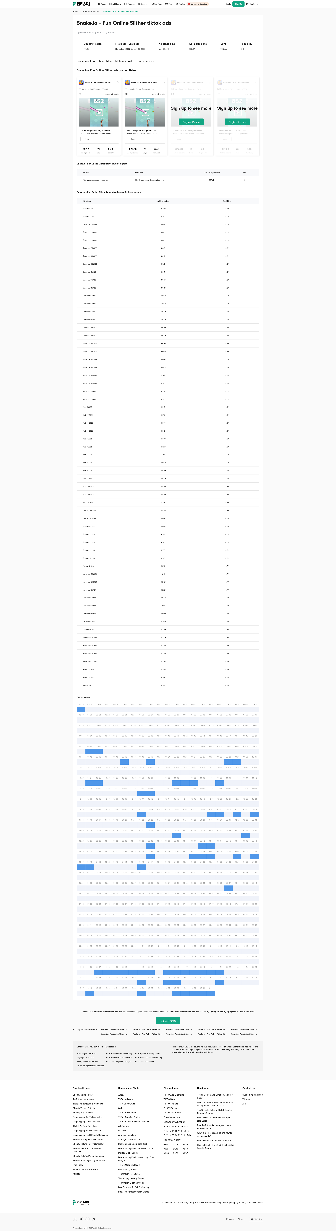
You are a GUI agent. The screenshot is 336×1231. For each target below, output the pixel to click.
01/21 (166, 1148)
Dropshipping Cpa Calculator (86, 1121)
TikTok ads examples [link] (91, 11)
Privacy (230, 1219)
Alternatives (123, 1125)
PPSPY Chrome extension (85, 1169)
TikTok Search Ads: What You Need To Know (215, 1096)
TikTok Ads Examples (174, 1094)
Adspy (121, 1094)
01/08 (175, 1153)
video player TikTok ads (86, 1053)
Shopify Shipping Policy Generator (89, 1160)
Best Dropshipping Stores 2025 (132, 1143)
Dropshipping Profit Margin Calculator (90, 1134)
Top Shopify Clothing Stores (131, 1182)
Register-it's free (191, 122)
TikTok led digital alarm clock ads (90, 1065)
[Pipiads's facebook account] (75, 1219)
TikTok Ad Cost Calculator (85, 1125)
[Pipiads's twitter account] (81, 1219)
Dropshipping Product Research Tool (135, 1148)
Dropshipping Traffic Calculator (87, 1117)
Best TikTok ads (171, 1108)
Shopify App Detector (83, 1112)
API (244, 1103)
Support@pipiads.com (252, 1094)
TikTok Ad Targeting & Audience (88, 1103)
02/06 (175, 1144)
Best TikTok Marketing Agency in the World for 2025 (214, 1127)
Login (228, 4)
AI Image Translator (127, 1134)
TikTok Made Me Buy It (129, 1164)
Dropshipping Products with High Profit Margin (136, 1159)
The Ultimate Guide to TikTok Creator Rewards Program (214, 1111)
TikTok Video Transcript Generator (134, 1121)
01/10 (185, 1148)
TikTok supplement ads (144, 1061)
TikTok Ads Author (172, 1112)
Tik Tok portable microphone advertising (149, 1053)
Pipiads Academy (172, 1117)
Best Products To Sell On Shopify (133, 1187)
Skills (120, 1108)
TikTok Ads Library (127, 1112)
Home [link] (75, 11)
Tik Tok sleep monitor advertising (148, 1057)
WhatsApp (247, 1099)
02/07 (166, 1144)
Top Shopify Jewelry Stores (131, 1178)
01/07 (185, 1153)
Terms (241, 1219)
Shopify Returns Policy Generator (88, 1155)
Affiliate (76, 1173)
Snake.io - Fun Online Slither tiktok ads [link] (120, 11)
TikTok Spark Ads (126, 1103)
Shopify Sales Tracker (83, 1094)
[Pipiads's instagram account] (94, 1219)
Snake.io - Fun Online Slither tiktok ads (117, 1029)
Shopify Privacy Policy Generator (88, 1139)
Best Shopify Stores (127, 1169)
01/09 (166, 1153)
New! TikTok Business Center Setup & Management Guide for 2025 (215, 1104)
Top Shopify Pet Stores (129, 1173)
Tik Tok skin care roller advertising (120, 1057)
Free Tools (78, 1164)
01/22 (185, 1144)
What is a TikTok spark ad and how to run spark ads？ (214, 1134)
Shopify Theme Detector (84, 1108)
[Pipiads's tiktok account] (87, 1219)
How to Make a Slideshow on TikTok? (214, 1140)
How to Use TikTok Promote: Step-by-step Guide (214, 1119)
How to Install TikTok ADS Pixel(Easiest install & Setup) (215, 1146)
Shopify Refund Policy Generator (88, 1143)
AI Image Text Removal (129, 1139)
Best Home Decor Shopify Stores (133, 1191)
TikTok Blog (169, 1099)
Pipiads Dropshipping (128, 1152)
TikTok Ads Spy (125, 1099)
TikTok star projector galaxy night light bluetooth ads (120, 1061)
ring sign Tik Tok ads (85, 1057)
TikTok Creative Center (129, 1117)
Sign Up (238, 4)
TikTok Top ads (171, 1103)
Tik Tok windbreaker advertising (119, 1053)
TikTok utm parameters (83, 1099)
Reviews (122, 1130)
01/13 (175, 1148)
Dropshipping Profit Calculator (87, 1130)
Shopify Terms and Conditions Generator (87, 1150)
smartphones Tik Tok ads (87, 1061)
